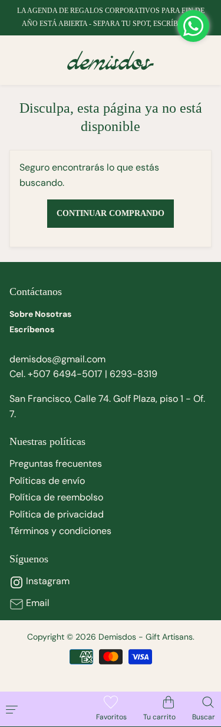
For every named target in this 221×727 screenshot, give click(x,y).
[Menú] (38, 709)
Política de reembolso (56, 497)
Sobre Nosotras (40, 314)
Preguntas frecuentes (55, 463)
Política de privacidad (56, 514)
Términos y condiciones (60, 531)
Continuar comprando (110, 213)
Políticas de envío (47, 480)
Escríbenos (31, 329)
